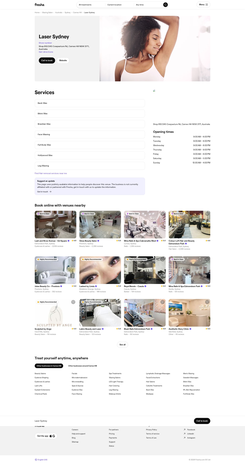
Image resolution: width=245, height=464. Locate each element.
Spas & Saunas (77, 386)
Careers (75, 430)
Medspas (149, 394)
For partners (114, 430)
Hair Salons (150, 382)
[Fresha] (39, 5)
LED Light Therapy (116, 382)
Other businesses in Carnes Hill (49, 366)
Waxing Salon (47, 12)
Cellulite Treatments (154, 386)
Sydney (68, 12)
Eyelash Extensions (42, 390)
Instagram (191, 438)
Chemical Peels (41, 394)
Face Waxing (77, 394)
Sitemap (75, 442)
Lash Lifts (38, 386)
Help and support (78, 434)
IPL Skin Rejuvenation (191, 390)
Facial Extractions (153, 378)
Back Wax (150, 390)
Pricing (111, 434)
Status (111, 446)
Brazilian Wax (188, 386)
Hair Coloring (114, 386)
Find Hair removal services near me (51, 173)
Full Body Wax (188, 394)
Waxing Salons (114, 378)
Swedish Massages (190, 378)
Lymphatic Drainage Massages (158, 373)
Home (37, 12)
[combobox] (91, 4)
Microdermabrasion (79, 378)
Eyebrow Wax (77, 390)
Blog (73, 438)
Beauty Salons (40, 373)
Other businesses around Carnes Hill (82, 366)
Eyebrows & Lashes (42, 382)
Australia (58, 12)
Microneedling (77, 382)
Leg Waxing (113, 390)
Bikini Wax (187, 382)
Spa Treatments (115, 373)
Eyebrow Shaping (41, 378)
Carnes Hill (77, 12)
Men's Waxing (188, 373)
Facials (74, 373)
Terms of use (151, 438)
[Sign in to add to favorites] (73, 214)
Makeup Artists (115, 394)
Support (112, 442)
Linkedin (190, 434)
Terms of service (152, 434)
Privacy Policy (151, 430)
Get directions (46, 52)
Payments (113, 438)
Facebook (191, 430)
